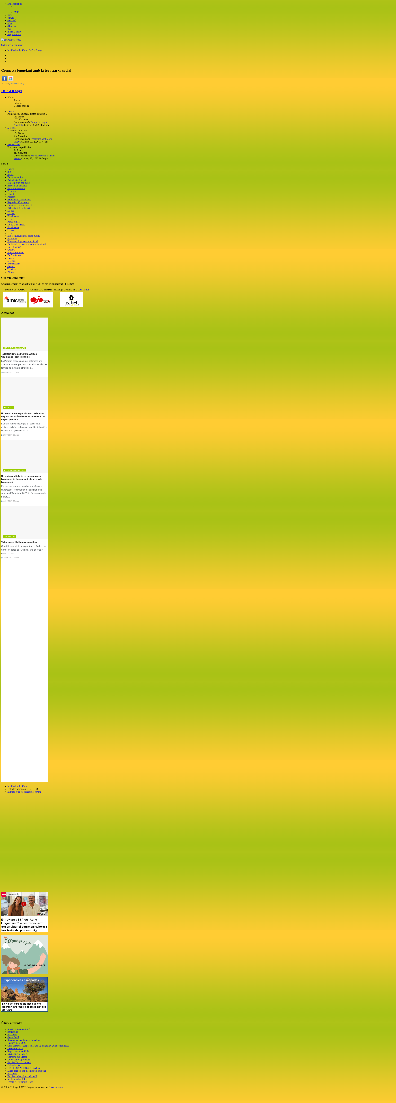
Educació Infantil (15, 252)
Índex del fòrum (20, 786)
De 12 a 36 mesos (16, 224)
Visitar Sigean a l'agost (18, 1054)
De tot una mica (15, 177)
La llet (10, 210)
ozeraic (17, 158)
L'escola (11, 127)
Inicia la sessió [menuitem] (14, 31)
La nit (10, 219)
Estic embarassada (16, 188)
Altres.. (11, 272)
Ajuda (10, 174)
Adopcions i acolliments (19, 199)
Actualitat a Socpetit (17, 180)
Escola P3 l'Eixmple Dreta (20, 1082)
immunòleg (12, 1031)
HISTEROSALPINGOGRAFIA (23, 1068)
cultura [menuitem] (10, 17)
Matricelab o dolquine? (18, 1029)
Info (9, 171)
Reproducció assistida (18, 202)
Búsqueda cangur (38, 122)
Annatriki (18, 125)
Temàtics (11, 269)
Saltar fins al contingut (12, 45)
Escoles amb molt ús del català (22, 1076)
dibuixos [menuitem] (11, 26)
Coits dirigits (13, 1065)
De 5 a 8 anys (11, 91)
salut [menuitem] (9, 23)
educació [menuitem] (11, 20)
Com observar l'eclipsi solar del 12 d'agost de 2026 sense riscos (38, 1045)
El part (10, 194)
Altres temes (13, 222)
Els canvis (12, 238)
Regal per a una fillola (18, 1051)
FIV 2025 (12, 1073)
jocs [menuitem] (9, 29)
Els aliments (13, 216)
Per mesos (12, 191)
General (11, 111)
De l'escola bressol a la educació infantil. (27, 244)
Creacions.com (56, 1087)
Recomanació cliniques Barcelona (24, 1040)
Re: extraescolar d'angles (42, 155)
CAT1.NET (83, 289)
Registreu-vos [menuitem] (14, 34)
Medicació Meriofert (17, 1079)
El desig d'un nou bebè (18, 183)
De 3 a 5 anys (14, 247)
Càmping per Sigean (17, 1056)
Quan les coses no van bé (19, 205)
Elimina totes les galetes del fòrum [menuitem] (24, 791)
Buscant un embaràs (17, 185)
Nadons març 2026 (16, 1043)
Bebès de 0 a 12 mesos (18, 208)
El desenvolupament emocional (22, 241)
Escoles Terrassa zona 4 (19, 1062)
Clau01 (17, 141)
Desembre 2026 (15, 1048)
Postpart (11, 196)
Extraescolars (13, 144)
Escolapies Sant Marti (41, 139)
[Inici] (11, 39)
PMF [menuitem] (16, 12)
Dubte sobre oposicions (18, 1059)
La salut (11, 213)
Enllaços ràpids (14, 3)
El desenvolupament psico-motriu (23, 235)
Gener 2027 (13, 1037)
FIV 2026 (12, 1034)
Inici (9, 786)
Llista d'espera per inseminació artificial (26, 1070)
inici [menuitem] (9, 15)
